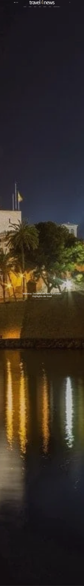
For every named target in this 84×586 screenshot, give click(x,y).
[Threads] (17, 2)
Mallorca (42, 290)
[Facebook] (14, 2)
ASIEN (40, 6)
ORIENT (35, 6)
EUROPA (25, 6)
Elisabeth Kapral (39, 299)
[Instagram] (16, 2)
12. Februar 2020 (45, 299)
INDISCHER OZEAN (56, 6)
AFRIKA (50, 6)
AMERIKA (44, 6)
